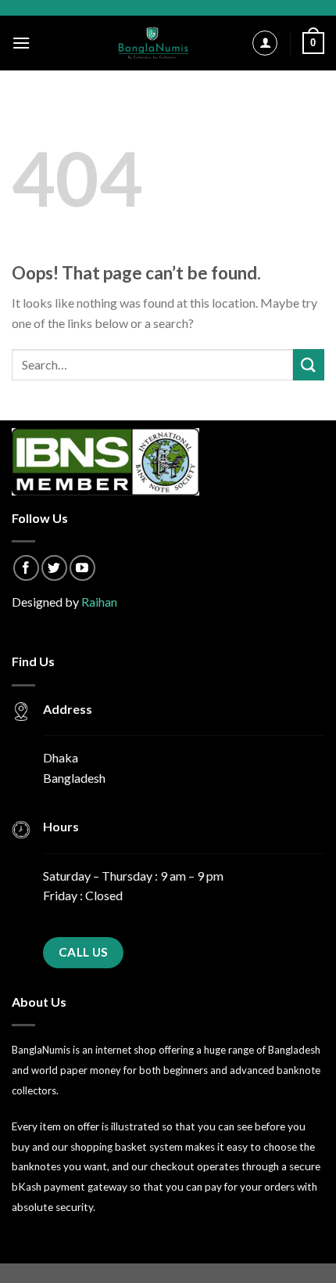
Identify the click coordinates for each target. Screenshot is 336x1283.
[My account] (264, 43)
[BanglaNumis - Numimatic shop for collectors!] (153, 43)
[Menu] (21, 42)
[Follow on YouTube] (82, 568)
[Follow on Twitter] (54, 568)
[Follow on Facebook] (26, 568)
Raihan (99, 601)
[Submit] (308, 364)
